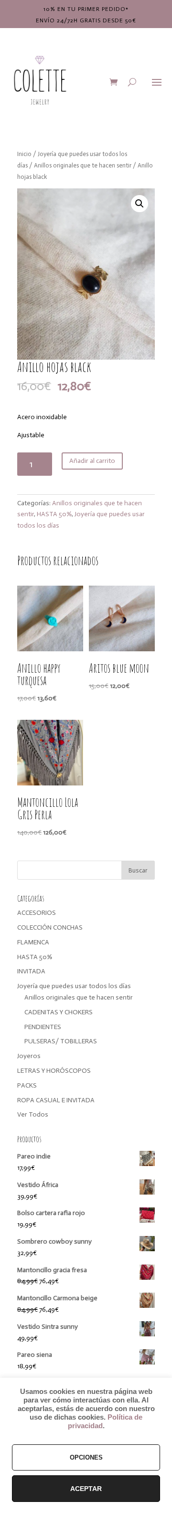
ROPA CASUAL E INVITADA (56, 1100)
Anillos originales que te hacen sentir (82, 165)
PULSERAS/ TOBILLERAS (60, 1041)
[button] (139, 203)
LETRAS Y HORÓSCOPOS (54, 1071)
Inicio (24, 153)
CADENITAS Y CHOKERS (58, 1012)
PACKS (27, 1085)
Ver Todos (32, 1114)
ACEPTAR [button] (86, 1488)
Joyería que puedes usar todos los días (74, 986)
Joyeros (29, 1056)
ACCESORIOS (36, 913)
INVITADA (31, 971)
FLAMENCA (33, 942)
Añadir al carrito (92, 461)
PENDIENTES (42, 1027)
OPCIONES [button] (86, 1457)
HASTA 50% (54, 514)
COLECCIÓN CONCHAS (50, 927)
